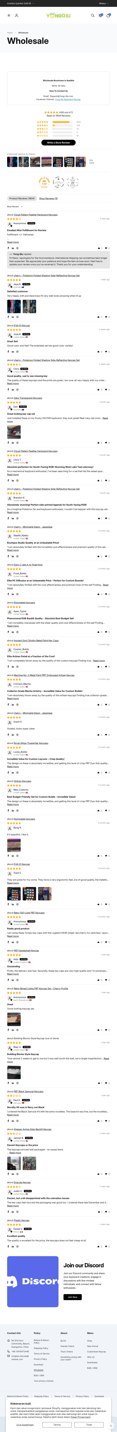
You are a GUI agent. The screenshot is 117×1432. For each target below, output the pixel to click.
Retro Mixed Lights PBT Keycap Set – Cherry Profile (41, 988)
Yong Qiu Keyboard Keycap (68, 99)
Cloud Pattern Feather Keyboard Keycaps (36, 214)
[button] (9, 15)
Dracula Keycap (22, 1182)
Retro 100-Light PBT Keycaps (29, 912)
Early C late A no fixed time (28, 564)
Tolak (89, 1424)
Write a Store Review (58, 142)
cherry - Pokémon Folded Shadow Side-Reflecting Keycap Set (47, 275)
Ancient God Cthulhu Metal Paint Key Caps (36, 640)
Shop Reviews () (48, 198)
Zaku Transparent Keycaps (28, 398)
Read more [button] (13, 242)
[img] (58, 112)
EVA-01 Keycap (22, 325)
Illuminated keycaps (24, 602)
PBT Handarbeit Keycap (26, 950)
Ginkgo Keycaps (22, 781)
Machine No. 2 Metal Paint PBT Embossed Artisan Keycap (44, 675)
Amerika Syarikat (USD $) (19, 3)
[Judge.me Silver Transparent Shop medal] (58, 182)
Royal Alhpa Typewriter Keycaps (31, 743)
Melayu (102, 3)
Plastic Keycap (21, 1220)
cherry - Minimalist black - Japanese (33, 526)
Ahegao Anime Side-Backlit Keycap (32, 1129)
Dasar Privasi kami (80, 1417)
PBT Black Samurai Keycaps (28, 1091)
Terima (57, 1424)
